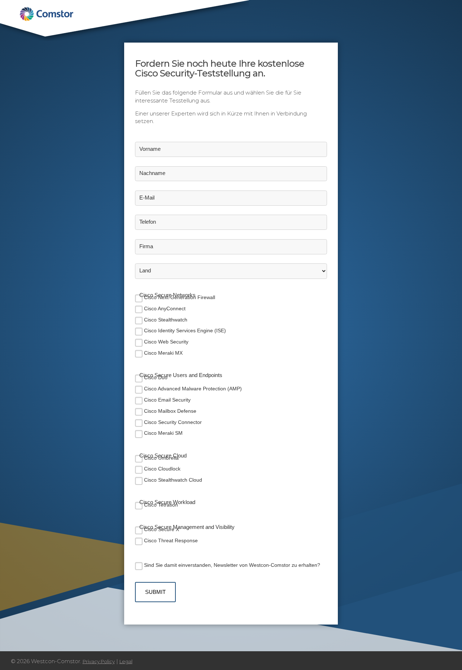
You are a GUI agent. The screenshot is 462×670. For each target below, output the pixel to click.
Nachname (152, 173)
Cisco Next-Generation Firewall (179, 297)
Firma (146, 246)
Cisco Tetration (161, 505)
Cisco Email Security (167, 400)
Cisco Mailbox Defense (170, 411)
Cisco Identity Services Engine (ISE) (185, 330)
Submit (155, 592)
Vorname (150, 149)
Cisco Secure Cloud (163, 456)
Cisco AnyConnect (165, 308)
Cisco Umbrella (161, 458)
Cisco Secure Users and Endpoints (180, 375)
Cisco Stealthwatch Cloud (173, 480)
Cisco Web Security (166, 342)
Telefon (147, 222)
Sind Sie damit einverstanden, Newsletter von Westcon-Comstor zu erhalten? (232, 565)
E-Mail (146, 198)
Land (145, 270)
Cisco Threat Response (171, 540)
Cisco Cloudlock (162, 469)
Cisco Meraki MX (163, 353)
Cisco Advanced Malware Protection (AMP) (193, 388)
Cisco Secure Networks (167, 295)
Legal (125, 661)
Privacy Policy (99, 661)
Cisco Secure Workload (167, 502)
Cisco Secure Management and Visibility (187, 527)
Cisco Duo (155, 377)
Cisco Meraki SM (163, 433)
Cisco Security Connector (173, 422)
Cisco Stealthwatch (165, 320)
